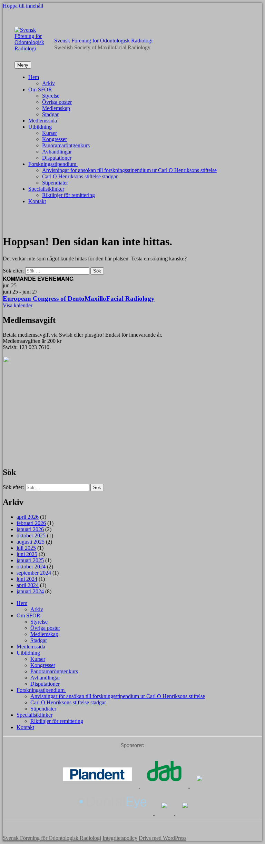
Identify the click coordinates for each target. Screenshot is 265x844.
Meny (22, 65)
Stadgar (50, 114)
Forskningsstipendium (53, 164)
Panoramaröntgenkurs (66, 145)
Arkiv (48, 83)
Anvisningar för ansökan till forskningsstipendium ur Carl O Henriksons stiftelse (129, 170)
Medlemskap (56, 108)
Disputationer (56, 158)
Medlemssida (42, 120)
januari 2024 (30, 591)
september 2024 (34, 573)
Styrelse (50, 96)
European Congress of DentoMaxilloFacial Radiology (79, 298)
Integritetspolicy (119, 838)
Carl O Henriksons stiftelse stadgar (80, 176)
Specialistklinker (46, 189)
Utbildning (40, 127)
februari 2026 (31, 523)
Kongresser (54, 139)
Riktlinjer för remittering (68, 195)
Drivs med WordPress (162, 838)
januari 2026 (30, 529)
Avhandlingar (57, 152)
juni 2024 (27, 579)
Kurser (49, 133)
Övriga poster (57, 102)
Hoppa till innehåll (23, 6)
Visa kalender (17, 305)
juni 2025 (27, 554)
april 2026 (28, 517)
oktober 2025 (31, 535)
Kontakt (37, 201)
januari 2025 (30, 560)
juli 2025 (26, 548)
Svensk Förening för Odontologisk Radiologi (103, 40)
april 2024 (28, 585)
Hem (33, 77)
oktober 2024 (31, 566)
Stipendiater (55, 183)
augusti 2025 (31, 542)
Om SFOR (40, 89)
